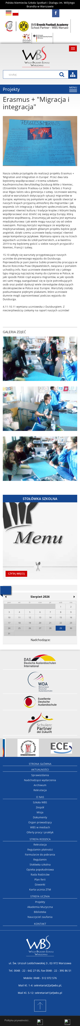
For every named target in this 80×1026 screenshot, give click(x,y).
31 (9, 633)
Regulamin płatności (40, 849)
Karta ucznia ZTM (40, 889)
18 (19, 622)
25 (19, 628)
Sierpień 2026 (40, 597)
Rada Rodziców (40, 874)
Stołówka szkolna (40, 864)
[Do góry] (40, 1006)
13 (40, 617)
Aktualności (40, 769)
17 (9, 622)
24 (9, 628)
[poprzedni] (5, 596)
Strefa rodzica (40, 839)
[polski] (15, 12)
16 (71, 617)
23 (71, 622)
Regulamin (40, 859)
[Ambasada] (43, 38)
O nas (40, 797)
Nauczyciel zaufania (40, 917)
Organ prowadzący (40, 822)
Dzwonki (40, 884)
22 (61, 622)
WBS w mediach (40, 827)
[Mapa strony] (72, 74)
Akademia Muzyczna (40, 907)
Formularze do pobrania (40, 854)
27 (40, 628)
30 (71, 628)
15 (61, 617)
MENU (73, 89)
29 (61, 628)
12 (30, 617)
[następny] (74, 596)
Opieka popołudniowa (40, 869)
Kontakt (40, 923)
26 (30, 628)
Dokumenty (40, 817)
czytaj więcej (16, 573)
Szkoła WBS (40, 802)
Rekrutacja (40, 790)
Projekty (40, 902)
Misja (40, 812)
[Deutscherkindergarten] (27, 38)
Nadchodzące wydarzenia (40, 780)
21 (50, 622)
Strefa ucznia (40, 896)
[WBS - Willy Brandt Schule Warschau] (55, 13)
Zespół (40, 807)
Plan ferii (40, 879)
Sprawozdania (40, 775)
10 (9, 617)
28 (50, 628)
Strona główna (40, 764)
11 (19, 617)
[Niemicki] (9, 12)
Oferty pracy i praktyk (40, 832)
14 (50, 617)
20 (40, 622)
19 (30, 622)
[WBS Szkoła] (40, 57)
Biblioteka (40, 912)
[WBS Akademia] (37, 26)
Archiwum (40, 785)
